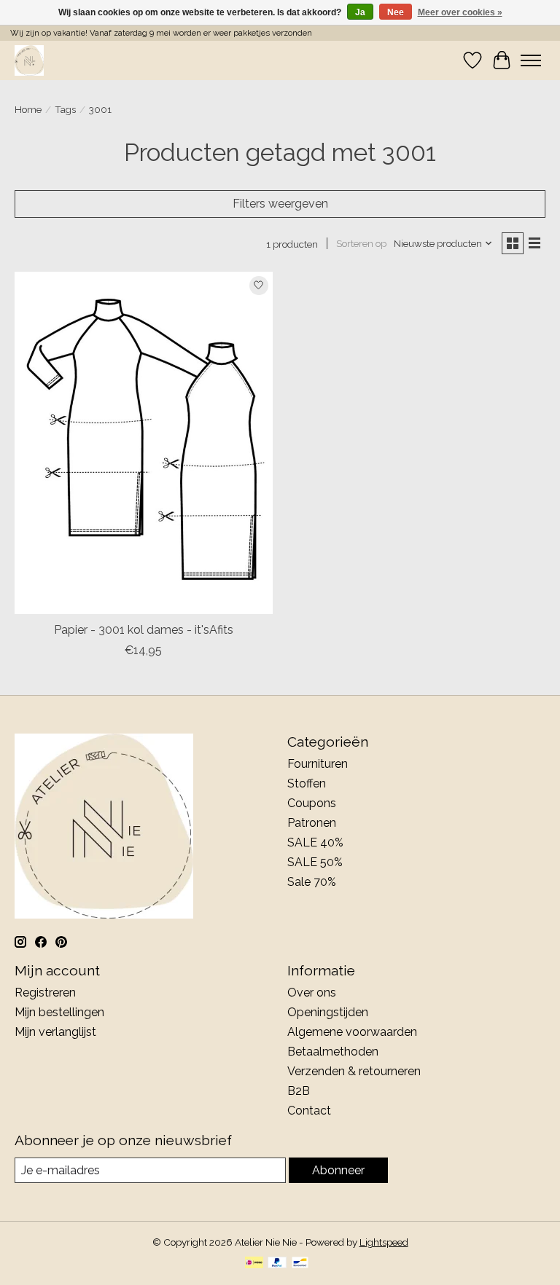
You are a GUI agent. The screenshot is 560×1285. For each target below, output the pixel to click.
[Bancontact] (300, 1263)
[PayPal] (277, 1263)
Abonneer (338, 1170)
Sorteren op (361, 243)
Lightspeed (383, 1242)
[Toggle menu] (530, 60)
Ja (360, 12)
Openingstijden (327, 1012)
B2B (298, 1091)
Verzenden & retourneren (354, 1071)
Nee (395, 12)
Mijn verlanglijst (55, 1032)
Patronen (311, 823)
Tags (65, 109)
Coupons (311, 803)
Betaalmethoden (332, 1051)
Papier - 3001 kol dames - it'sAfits (143, 630)
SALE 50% (315, 862)
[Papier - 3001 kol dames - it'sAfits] (144, 443)
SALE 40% (315, 842)
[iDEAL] (254, 1263)
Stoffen (306, 783)
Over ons (311, 992)
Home (28, 109)
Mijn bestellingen (59, 1012)
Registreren (45, 992)
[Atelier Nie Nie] (29, 60)
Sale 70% (311, 882)
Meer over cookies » (460, 12)
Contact (309, 1110)
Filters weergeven (280, 204)
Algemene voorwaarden (352, 1032)
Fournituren (317, 764)
